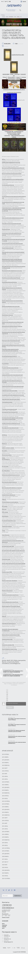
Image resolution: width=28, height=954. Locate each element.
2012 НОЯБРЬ (5, 784)
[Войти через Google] (7, 698)
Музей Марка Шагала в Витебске (9, 282)
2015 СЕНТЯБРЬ (6, 848)
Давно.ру (4, 499)
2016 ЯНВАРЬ (5, 856)
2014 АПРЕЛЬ (5, 820)
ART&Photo (4, 434)
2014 (15, 16)
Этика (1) (18, 77)
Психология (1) (11, 78)
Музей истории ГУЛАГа (7, 572)
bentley (4, 660)
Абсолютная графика (7, 454)
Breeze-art (4, 443)
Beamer (4, 662)
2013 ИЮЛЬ (5, 798)
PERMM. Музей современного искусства (11, 162)
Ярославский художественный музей (10, 427)
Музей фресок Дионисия (7, 315)
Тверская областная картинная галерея (11, 399)
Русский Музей (5, 363)
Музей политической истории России (10, 594)
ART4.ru (3, 159)
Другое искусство (6, 229)
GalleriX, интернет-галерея (8, 447)
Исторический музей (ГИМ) (8, 546)
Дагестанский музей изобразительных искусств (12, 217)
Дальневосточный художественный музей (11, 223)
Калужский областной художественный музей (12, 243)
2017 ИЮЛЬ (5, 859)
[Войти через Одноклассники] (7, 700)
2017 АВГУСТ (5, 862)
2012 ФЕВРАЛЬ (5, 765)
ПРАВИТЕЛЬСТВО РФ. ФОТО (14, 92)
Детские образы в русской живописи (10, 502)
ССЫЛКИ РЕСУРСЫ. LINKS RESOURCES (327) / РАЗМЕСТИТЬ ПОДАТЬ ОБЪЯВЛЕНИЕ (13, 675)
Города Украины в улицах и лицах (9, 649)
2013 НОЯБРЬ (5, 806)
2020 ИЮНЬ (5, 867)
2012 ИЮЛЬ (5, 779)
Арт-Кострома (5, 466)
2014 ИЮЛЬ (5, 828)
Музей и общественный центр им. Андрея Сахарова (13, 563)
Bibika (16, 660)
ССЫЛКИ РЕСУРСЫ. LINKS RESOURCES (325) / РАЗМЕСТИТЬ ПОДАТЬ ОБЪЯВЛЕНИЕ (13, 671)
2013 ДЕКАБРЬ (5, 809)
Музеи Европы (5, 516)
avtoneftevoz (6, 663)
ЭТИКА (11, 74)
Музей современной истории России (10, 602)
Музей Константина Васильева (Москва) (11, 277)
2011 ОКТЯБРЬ (5, 754)
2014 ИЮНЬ (5, 826)
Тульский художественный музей (9, 409)
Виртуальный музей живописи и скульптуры (12, 487)
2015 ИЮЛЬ (5, 845)
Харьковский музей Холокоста (9, 623)
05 (20, 16)
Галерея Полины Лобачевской (8, 494)
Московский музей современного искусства (12, 270)
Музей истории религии (7, 590)
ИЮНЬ (18, 16)
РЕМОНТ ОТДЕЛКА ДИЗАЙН (14, 132)
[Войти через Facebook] (7, 694)
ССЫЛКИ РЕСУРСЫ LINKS (18, 54)
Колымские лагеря (6, 559)
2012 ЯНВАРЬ (5, 762)
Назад (3, 15)
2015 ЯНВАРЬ (5, 837)
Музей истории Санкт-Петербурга (9, 580)
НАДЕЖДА (4, 925)
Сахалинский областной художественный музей (13, 386)
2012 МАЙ (4, 773)
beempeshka (22, 660)
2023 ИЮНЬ (5, 875)
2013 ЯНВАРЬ (5, 790)
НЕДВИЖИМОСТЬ (18, 131)
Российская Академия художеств (9, 356)
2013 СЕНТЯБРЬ (6, 801)
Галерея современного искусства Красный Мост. (13, 179)
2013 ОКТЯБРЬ (5, 804)
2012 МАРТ (4, 768)
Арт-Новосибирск (6, 470)
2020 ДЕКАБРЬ (6, 870)
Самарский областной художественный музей (12, 374)
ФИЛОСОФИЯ (6, 74)
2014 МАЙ (4, 823)
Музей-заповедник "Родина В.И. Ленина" (11, 606)
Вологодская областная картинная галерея (11, 173)
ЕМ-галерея (4, 506)
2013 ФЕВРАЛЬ (5, 793)
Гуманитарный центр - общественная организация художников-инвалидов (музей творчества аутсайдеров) (13, 209)
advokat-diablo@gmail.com (8, 907)
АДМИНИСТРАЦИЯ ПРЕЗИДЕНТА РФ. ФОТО (14, 89)
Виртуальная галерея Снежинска (9, 482)
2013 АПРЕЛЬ (5, 795)
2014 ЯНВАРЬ (5, 812)
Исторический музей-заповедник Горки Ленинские (13, 550)
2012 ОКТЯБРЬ (5, 782)
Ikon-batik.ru (4, 450)
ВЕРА (3, 923)
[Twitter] (9, 890)
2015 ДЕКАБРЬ (5, 853)
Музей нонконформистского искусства (10, 306)
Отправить (9, 707)
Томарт (3, 530)
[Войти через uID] (7, 690)
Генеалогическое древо (7, 639)
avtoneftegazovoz (15, 663)
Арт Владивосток (6, 459)
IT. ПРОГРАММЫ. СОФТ (14, 134)
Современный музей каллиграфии (9, 390)
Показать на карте (5, 917)
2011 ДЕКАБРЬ (5, 759)
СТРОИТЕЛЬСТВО (9, 131)
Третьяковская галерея (7, 402)
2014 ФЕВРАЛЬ (6, 815)
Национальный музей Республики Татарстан (12, 326)
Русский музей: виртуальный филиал (10, 367)
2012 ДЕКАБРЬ (5, 787)
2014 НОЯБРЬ (5, 834)
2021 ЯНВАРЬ (5, 873)
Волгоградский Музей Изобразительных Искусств (13, 167)
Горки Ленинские (6, 534)
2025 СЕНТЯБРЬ (6, 878)
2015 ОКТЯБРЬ (5, 850)
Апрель (3, 457)
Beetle (17, 662)
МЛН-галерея (5, 512)
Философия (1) (11, 77)
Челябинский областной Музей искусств (11, 423)
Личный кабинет (11, 9)
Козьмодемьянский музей (8, 247)
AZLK (12, 660)
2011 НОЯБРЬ (5, 757)
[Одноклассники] (11, 890)
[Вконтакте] (3, 890)
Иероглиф (4, 509)
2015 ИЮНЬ (5, 842)
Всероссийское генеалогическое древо (11, 634)
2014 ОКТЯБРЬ (5, 831)
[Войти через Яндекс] (7, 696)
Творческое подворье (7, 526)
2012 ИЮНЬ (5, 776)
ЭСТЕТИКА (17, 74)
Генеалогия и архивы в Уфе (8, 644)
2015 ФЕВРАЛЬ (5, 839)
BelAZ (8, 660)
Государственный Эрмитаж (8, 185)
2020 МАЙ (4, 864)
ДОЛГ (3, 928)
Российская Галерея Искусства (9, 520)
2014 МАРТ (5, 817)
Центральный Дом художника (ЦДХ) (10, 412)
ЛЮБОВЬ (4, 926)
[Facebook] (6, 890)
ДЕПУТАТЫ (7, 135)
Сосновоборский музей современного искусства (13, 395)
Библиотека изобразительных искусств (11, 474)
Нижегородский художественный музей (11, 340)
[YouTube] (14, 890)
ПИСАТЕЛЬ (19, 78)
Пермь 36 (4, 616)
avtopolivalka (11, 662)
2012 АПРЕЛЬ (5, 770)
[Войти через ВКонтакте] (7, 692)
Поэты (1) (5, 77)
